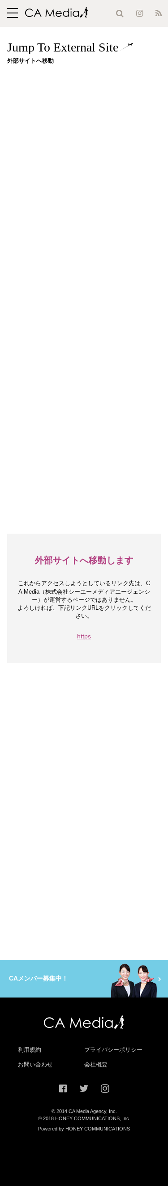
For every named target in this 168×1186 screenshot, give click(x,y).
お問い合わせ (35, 1064)
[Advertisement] (84, 155)
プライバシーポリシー (113, 1049)
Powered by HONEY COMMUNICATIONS (84, 1128)
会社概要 (96, 1064)
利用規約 (29, 1049)
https (84, 636)
